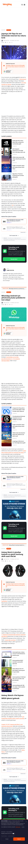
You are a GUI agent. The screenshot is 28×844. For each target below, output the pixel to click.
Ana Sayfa (3, 30)
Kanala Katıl (14, 259)
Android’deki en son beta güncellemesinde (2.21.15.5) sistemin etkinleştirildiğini (10, 358)
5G (12, 205)
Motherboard (22, 79)
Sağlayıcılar (18, 826)
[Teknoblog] (7, 4)
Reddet (7, 839)
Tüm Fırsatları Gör (13, 235)
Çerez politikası (9, 831)
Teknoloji (9, 30)
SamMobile (4, 601)
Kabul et (19, 839)
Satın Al (8, 222)
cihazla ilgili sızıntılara (10, 640)
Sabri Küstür (6, 40)
